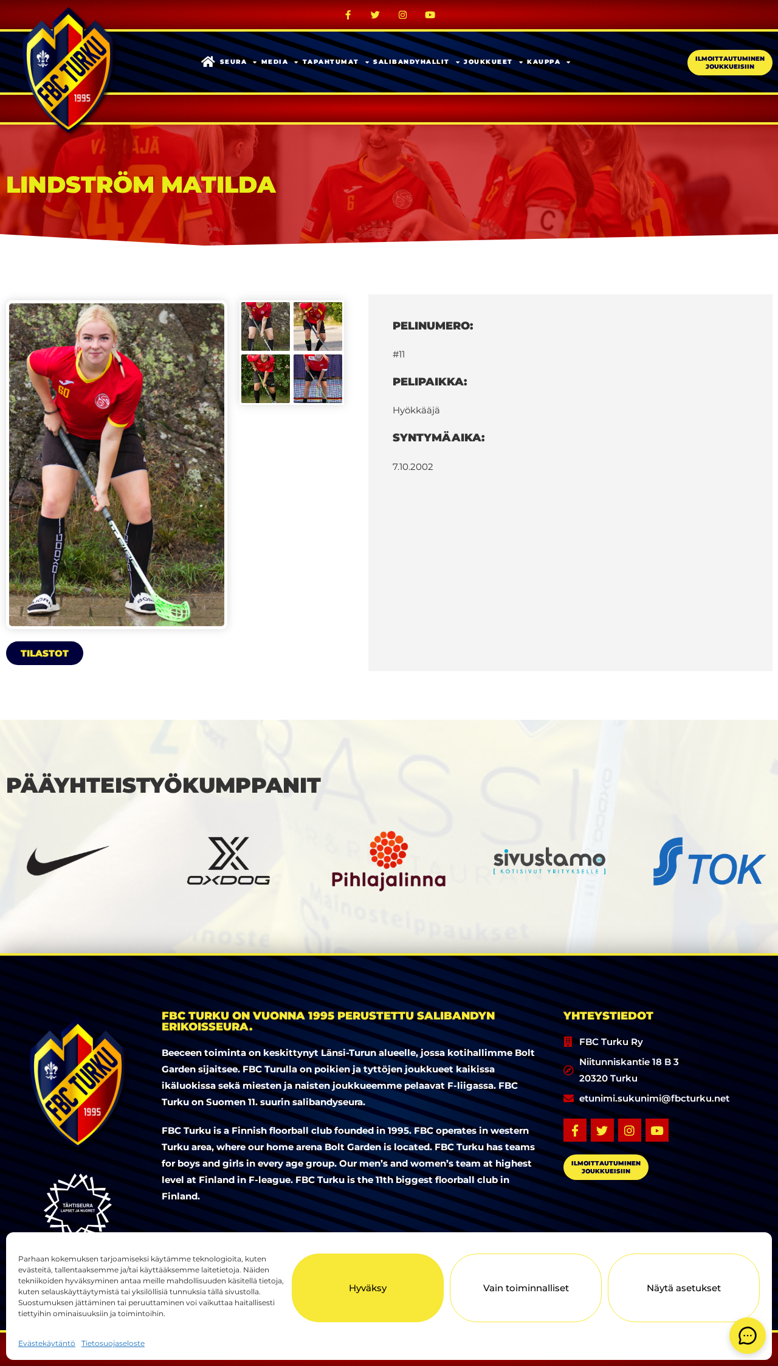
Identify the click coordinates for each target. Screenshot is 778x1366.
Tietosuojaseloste (113, 1343)
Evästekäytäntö (46, 1343)
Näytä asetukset (684, 1288)
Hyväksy (368, 1288)
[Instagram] (403, 14)
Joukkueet (488, 62)
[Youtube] (430, 14)
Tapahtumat (331, 62)
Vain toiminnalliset (526, 1288)
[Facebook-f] (348, 14)
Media (275, 62)
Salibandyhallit (411, 62)
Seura (233, 62)
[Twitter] (376, 14)
